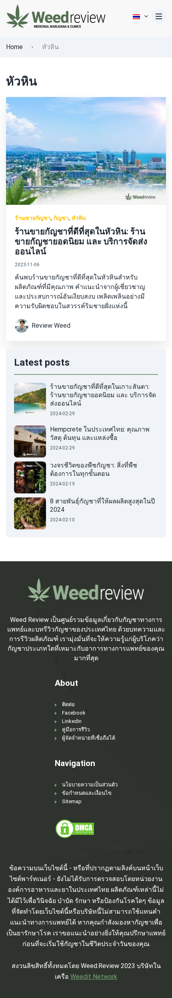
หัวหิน (79, 218)
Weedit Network (93, 976)
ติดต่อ (68, 704)
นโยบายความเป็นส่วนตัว (90, 785)
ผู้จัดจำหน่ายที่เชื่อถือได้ (88, 738)
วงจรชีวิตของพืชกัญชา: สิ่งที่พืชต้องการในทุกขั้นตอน (93, 469)
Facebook (74, 713)
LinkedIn (72, 721)
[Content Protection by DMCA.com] (75, 828)
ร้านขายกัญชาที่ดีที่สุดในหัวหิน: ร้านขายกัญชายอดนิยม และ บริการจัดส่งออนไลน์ (81, 241)
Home (14, 47)
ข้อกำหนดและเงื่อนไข (87, 793)
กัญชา (61, 218)
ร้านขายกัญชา (33, 218)
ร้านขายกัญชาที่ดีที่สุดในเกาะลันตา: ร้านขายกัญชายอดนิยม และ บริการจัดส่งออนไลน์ (103, 395)
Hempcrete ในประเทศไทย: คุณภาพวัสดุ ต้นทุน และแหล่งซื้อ (100, 434)
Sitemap (72, 801)
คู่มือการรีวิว (76, 730)
